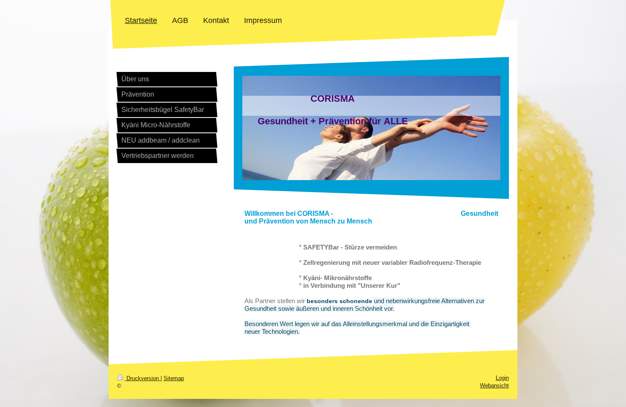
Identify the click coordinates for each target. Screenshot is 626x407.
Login (502, 378)
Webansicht (494, 385)
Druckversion (143, 378)
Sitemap (174, 378)
